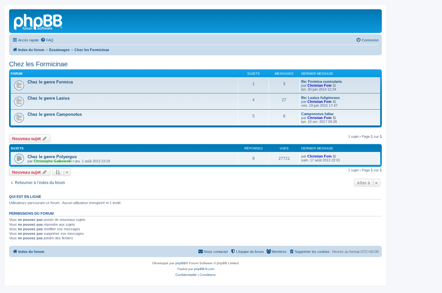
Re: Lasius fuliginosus (320, 98)
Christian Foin (319, 85)
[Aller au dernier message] (335, 156)
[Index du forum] (38, 21)
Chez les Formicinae (38, 64)
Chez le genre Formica (50, 82)
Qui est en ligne (25, 197)
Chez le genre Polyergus (52, 156)
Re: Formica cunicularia (321, 81)
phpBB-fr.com (204, 269)
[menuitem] (46, 40)
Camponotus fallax (317, 114)
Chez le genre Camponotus (55, 114)
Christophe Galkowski (53, 161)
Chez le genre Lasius (49, 98)
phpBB (180, 263)
